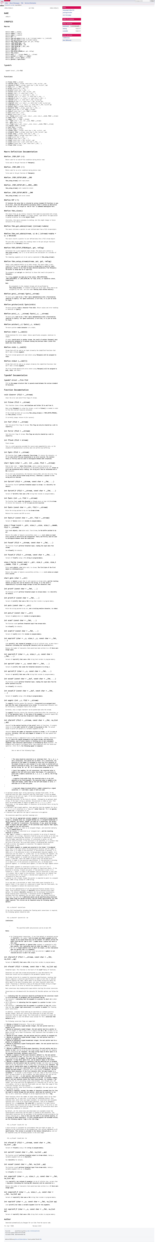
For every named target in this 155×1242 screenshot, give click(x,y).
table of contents (68, 19)
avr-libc (12, 5)
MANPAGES (7, 0)
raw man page (67, 15)
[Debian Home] (2, 3)
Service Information (30, 3)
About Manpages (14, 3)
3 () (66, 37)
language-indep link (68, 10)
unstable (65, 31)
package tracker (67, 12)
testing (65, 28)
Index (6, 3)
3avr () (67, 40)
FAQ (22, 3)
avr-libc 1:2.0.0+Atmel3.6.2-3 (32, 1231)
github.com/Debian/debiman (20, 1239)
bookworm (7, 5)
